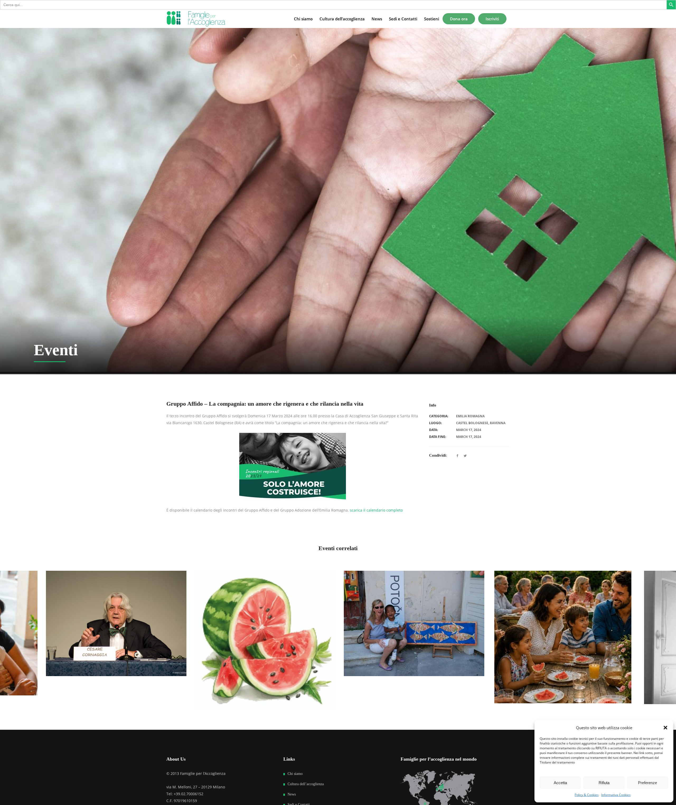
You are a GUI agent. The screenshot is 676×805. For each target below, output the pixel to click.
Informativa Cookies (616, 795)
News (292, 794)
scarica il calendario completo (376, 510)
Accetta (560, 782)
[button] (665, 727)
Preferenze (647, 782)
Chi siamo (295, 774)
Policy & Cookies (587, 795)
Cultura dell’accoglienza (306, 784)
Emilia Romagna (470, 416)
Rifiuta (604, 782)
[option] (151, 640)
